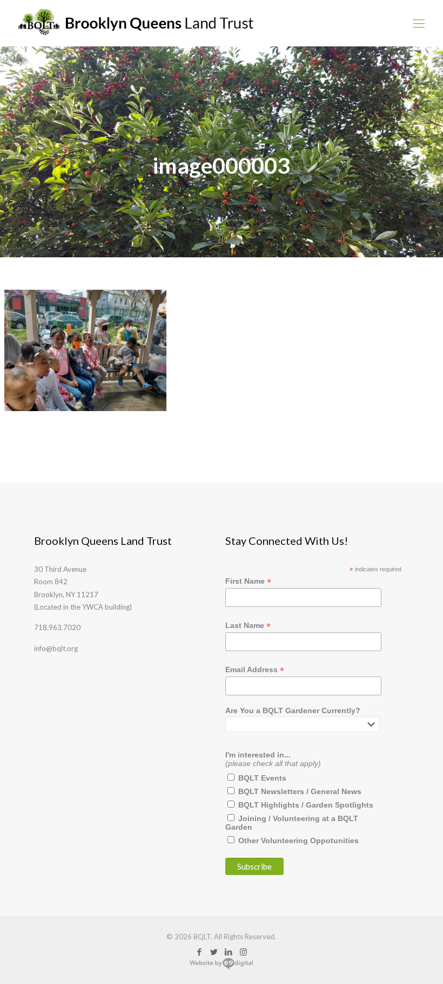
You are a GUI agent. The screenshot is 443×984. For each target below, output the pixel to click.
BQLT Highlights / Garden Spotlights (305, 805)
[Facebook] (199, 951)
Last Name (248, 625)
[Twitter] (214, 951)
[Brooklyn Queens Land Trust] (136, 23)
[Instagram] (243, 951)
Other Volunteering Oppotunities (298, 840)
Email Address (254, 670)
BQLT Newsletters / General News (299, 791)
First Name (248, 581)
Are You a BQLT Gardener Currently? (292, 710)
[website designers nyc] (221, 968)
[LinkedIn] (228, 951)
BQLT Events (262, 778)
